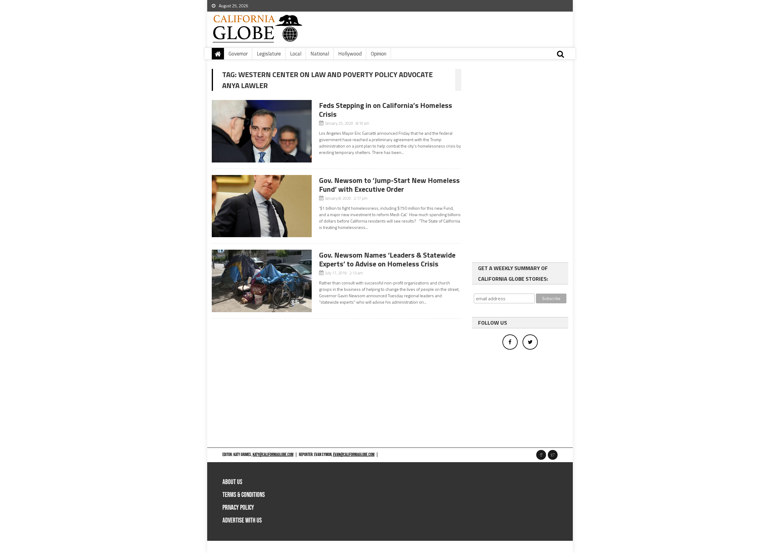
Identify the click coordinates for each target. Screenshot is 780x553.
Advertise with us (242, 520)
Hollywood (350, 54)
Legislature (269, 54)
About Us (232, 482)
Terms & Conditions (243, 495)
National (319, 54)
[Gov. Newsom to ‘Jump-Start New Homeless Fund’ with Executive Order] (262, 206)
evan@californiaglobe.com (353, 455)
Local (295, 54)
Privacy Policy (238, 508)
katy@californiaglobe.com (273, 455)
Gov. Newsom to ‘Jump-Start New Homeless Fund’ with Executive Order (389, 184)
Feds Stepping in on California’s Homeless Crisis (385, 110)
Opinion (378, 54)
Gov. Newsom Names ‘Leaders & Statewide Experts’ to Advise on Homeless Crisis (387, 259)
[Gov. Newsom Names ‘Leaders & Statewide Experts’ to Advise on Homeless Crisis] (262, 281)
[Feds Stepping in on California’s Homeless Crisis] (262, 131)
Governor (238, 54)
